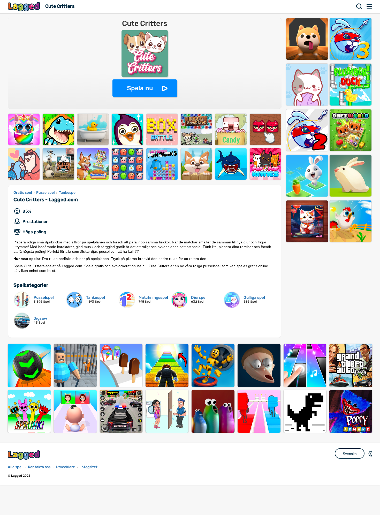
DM (371, 453)
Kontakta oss (39, 467)
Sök (359, 6)
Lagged (24, 6)
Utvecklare (65, 467)
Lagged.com (24, 454)
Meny (369, 6)
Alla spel (15, 467)
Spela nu (140, 88)
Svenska (350, 454)
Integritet (88, 467)
